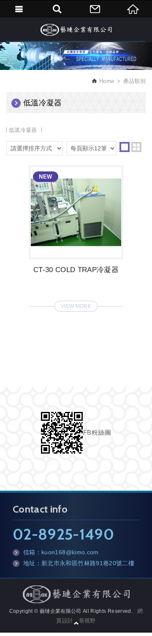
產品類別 (134, 81)
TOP (76, 623)
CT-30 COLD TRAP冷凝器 (76, 236)
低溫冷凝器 (23, 130)
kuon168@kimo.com (70, 552)
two (136, 147)
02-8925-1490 (63, 534)
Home (106, 81)
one (124, 147)
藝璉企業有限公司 (76, 29)
